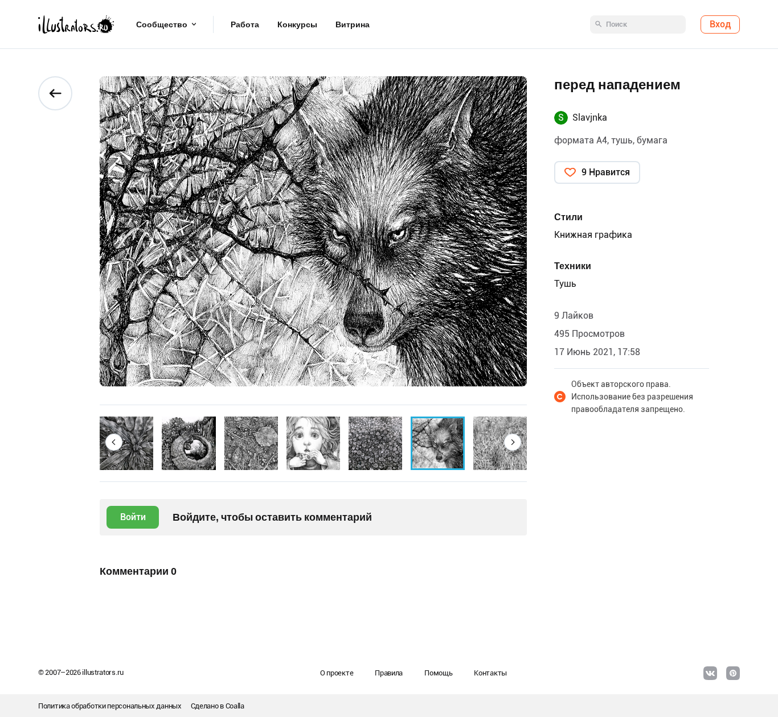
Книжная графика (593, 234)
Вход (720, 24)
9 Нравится (606, 172)
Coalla (235, 706)
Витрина (352, 24)
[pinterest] (733, 673)
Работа (245, 24)
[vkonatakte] (710, 673)
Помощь (438, 673)
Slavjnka (589, 117)
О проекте (336, 673)
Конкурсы (297, 24)
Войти (133, 517)
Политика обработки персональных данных (110, 706)
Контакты (490, 673)
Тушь (565, 283)
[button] (113, 442)
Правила (389, 673)
